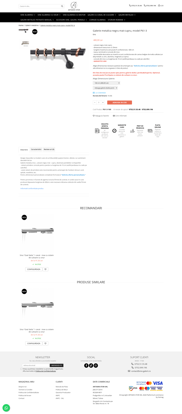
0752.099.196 (140, 367)
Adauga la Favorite (102, 116)
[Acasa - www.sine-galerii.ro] (80, 6)
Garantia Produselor (63, 392)
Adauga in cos (120, 102)
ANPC (58, 395)
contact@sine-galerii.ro (141, 371)
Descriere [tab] (24, 150)
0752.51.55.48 (140, 364)
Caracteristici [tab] (36, 149)
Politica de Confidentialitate (46, 371)
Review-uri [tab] (49, 149)
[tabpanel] (59, 58)
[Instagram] (96, 365)
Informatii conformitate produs (31, 188)
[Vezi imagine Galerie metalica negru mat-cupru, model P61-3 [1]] (24, 44)
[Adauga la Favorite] (45, 269)
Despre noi (22, 387)
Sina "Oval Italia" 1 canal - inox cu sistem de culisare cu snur (37, 256)
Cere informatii (121, 116)
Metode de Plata (62, 387)
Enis (94, 34)
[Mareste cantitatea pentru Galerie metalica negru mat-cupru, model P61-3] (103, 102)
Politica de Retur (62, 389)
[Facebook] (86, 365)
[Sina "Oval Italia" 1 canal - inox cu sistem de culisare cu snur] (37, 233)
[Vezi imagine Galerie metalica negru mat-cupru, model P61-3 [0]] (24, 31)
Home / (22, 25)
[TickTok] (91, 365)
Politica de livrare (25, 395)
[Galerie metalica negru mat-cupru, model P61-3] (59, 58)
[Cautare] (62, 6)
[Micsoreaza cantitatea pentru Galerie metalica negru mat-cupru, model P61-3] (95, 102)
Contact (21, 398)
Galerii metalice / (32, 25)
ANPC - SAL (60, 398)
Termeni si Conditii (25, 389)
